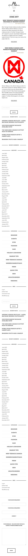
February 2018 (5, 204)
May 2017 (4, 212)
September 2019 (6, 185)
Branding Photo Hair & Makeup (12, 139)
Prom (14, 266)
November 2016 (5, 216)
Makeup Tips (14, 256)
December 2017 (5, 206)
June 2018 (4, 200)
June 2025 (4, 153)
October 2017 (5, 208)
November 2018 (5, 194)
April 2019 (4, 187)
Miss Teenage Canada (20, 23)
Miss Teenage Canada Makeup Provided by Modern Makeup (14, 21)
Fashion (14, 245)
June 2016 (4, 220)
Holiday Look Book (14, 252)
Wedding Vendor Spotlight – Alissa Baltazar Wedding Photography (14, 121)
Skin (14, 273)
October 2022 (5, 161)
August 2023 (5, 157)
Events (14, 238)
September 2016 (6, 218)
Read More (14, 41)
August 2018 (5, 196)
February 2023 (5, 159)
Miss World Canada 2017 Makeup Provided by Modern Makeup (14, 49)
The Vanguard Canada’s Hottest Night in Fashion (13, 130)
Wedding (14, 280)
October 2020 (5, 173)
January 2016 (5, 224)
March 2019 (4, 189)
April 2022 (4, 163)
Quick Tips (14, 270)
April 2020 (4, 181)
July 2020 (4, 177)
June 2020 (4, 179)
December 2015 (5, 226)
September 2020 (6, 175)
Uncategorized (20, 52)
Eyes (14, 242)
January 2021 (5, 171)
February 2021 (5, 169)
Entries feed (5, 291)
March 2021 (4, 167)
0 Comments (11, 23)
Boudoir (14, 235)
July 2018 (4, 198)
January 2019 (5, 191)
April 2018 (4, 202)
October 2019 (5, 183)
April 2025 (4, 155)
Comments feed (6, 293)
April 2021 (4, 165)
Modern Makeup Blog (14, 263)
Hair (14, 249)
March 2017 (4, 214)
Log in (3, 289)
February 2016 (5, 222)
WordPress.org (5, 295)
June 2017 (4, 210)
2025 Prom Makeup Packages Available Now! (11, 126)
